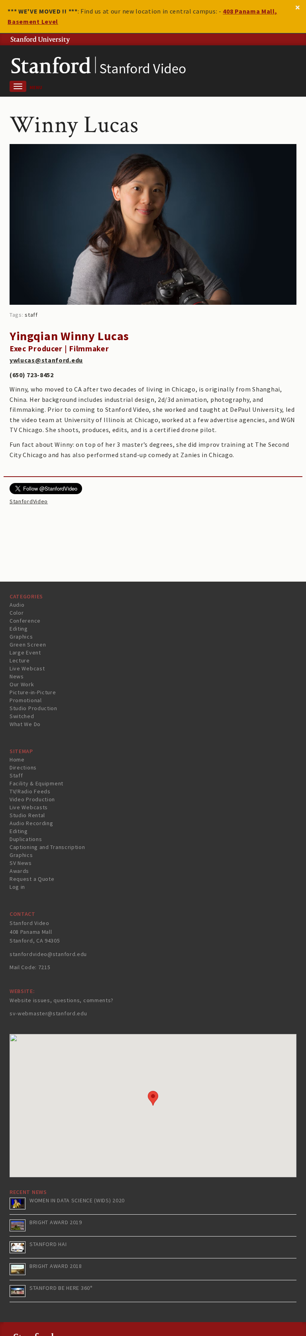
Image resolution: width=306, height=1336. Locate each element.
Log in (17, 886)
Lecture (20, 660)
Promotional (26, 700)
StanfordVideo (29, 501)
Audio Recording (31, 823)
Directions (23, 767)
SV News (21, 863)
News (17, 676)
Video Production (32, 799)
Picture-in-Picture (33, 692)
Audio (17, 604)
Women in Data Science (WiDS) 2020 (77, 1200)
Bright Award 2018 (55, 1266)
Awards (19, 870)
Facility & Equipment (36, 783)
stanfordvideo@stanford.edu (48, 954)
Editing (19, 628)
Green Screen (28, 644)
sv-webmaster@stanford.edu (48, 1013)
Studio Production (33, 708)
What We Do (25, 724)
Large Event (25, 652)
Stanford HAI (48, 1244)
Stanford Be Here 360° (61, 1287)
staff (31, 314)
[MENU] (18, 86)
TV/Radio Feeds (30, 791)
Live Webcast (27, 668)
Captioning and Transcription (47, 847)
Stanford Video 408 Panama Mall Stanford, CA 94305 (35, 932)
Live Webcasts (29, 807)
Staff (16, 775)
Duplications (26, 839)
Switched (22, 716)
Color (17, 612)
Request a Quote (32, 878)
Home (17, 759)
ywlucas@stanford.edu (46, 360)
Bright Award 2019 (55, 1222)
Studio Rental (27, 815)
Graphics (21, 636)
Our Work (22, 684)
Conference (25, 620)
